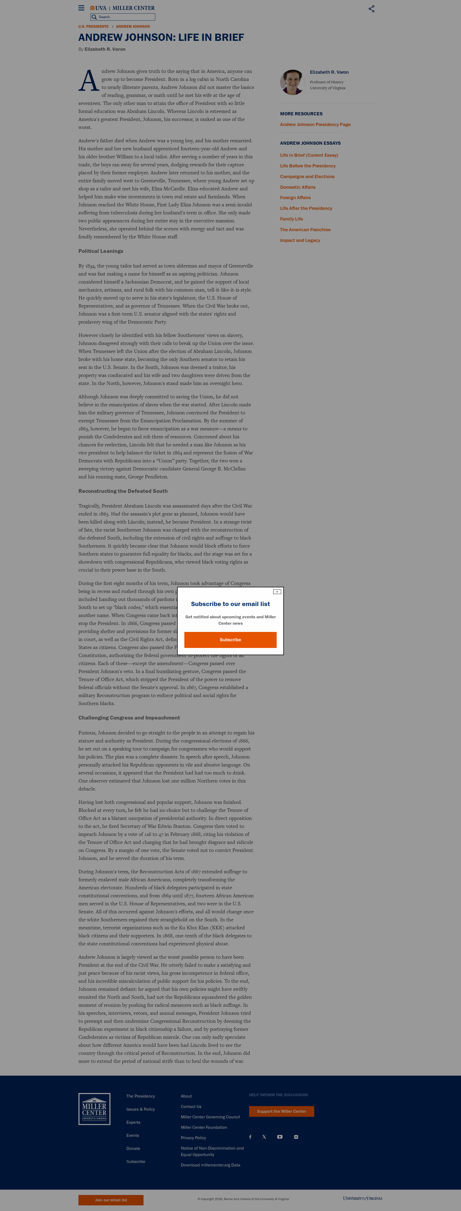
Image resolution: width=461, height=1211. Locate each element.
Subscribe (230, 640)
